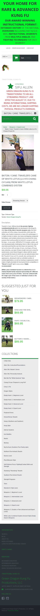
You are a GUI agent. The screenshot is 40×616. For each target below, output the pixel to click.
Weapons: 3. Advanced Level (12, 501)
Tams (5, 483)
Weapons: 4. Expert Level (17, 127)
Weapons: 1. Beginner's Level (13, 492)
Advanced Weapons (9, 566)
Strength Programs (9, 479)
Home (5, 127)
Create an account (18, 48)
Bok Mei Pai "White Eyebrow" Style (14, 378)
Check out (30, 48)
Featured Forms (8, 412)
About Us (5, 539)
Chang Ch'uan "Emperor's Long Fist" (15, 382)
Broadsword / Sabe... (23, 298)
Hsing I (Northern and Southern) (13, 421)
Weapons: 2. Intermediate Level (13, 496)
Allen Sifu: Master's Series (12, 369)
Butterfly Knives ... (22, 339)
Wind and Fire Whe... (22, 310)
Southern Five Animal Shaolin (13, 475)
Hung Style (7, 425)
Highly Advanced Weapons (11, 568)
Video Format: (6, 202)
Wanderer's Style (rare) (11, 488)
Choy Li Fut (7, 387)
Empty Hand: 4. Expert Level (12, 408)
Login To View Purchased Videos (14, 544)
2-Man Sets (7, 361)
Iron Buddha (7, 434)
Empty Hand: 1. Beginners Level (13, 395)
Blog (3, 536)
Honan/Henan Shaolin (10, 417)
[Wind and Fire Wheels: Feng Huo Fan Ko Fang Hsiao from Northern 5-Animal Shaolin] (7, 310)
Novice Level (8, 456)
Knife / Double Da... (22, 321)
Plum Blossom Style (10, 460)
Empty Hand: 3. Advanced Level (13, 404)
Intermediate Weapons (10, 563)
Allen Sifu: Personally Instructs (13, 374)
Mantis (6, 438)
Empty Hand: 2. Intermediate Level (14, 399)
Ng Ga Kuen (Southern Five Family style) (16, 447)
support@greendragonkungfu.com (19, 589)
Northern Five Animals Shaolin (13, 451)
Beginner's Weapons (9, 561)
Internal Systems (9, 430)
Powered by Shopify (13, 610)
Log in (8, 48)
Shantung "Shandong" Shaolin (13, 471)
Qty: (3, 195)
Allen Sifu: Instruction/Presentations (14, 365)
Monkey (6, 443)
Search (4, 534)
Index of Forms (7, 541)
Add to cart (6, 208)
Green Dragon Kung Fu (14, 217)
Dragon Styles (8, 391)
